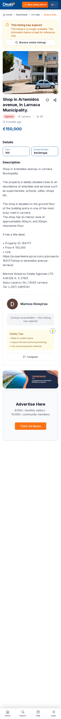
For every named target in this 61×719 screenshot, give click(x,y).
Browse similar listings (32, 42)
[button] (30, 72)
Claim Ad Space (30, 426)
